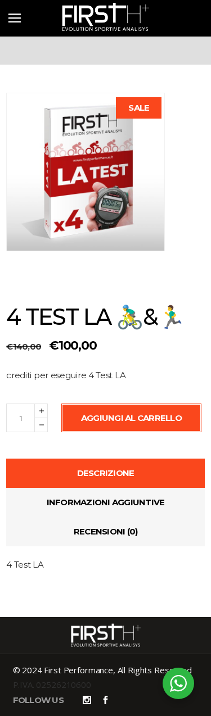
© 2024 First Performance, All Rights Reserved (102, 670)
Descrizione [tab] (105, 473)
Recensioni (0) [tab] (106, 531)
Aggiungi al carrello (131, 418)
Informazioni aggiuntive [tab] (106, 502)
